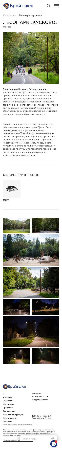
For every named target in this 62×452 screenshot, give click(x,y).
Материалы (8, 404)
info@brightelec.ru (40, 400)
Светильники (9, 411)
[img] (12, 189)
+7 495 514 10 (38, 396)
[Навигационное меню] (56, 5)
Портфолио (9, 15)
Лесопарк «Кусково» (30, 15)
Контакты (36, 393)
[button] (48, 6)
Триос (6, 200)
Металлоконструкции (13, 415)
